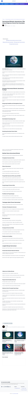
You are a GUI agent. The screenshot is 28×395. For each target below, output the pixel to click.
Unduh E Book (24, 388)
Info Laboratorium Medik (15, 393)
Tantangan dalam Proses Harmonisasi (20, 42)
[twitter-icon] (3, 386)
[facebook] (4, 323)
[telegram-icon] (8, 386)
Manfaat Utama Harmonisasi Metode (8, 42)
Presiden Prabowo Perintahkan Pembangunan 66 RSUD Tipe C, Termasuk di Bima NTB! (18, 353)
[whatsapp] (7, 323)
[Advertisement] (14, 12)
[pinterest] (10, 323)
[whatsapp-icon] (10, 386)
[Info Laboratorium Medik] (14, 1)
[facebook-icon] (1, 386)
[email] (11, 323)
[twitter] (5, 323)
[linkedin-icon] (7, 386)
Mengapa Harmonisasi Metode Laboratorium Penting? (14, 40)
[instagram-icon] (4, 386)
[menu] (2, 1)
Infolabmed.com (17, 388)
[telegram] (8, 323)
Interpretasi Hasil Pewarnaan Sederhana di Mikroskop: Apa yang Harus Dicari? (7, 341)
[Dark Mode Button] (26, 1)
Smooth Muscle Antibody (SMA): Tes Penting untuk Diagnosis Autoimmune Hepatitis (7, 353)
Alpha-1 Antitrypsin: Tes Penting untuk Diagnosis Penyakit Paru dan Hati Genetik (20, 341)
